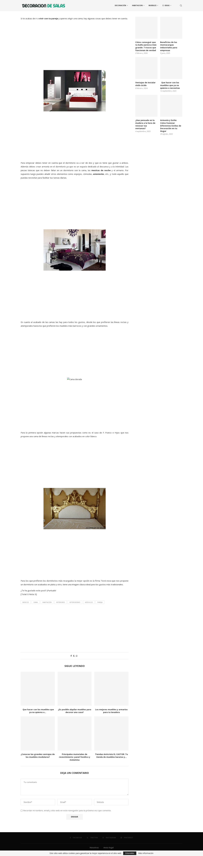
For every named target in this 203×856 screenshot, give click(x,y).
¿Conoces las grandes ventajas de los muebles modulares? (38, 755)
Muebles (152, 5)
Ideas (167, 5)
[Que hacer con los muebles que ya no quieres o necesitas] (38, 689)
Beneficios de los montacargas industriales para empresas (168, 46)
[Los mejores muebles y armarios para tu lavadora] (111, 689)
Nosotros (94, 847)
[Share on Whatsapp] (76, 655)
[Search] (181, 5)
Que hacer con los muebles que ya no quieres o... (38, 711)
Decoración (120, 5)
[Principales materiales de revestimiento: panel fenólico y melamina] (75, 733)
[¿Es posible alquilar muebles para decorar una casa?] (75, 689)
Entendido (129, 853)
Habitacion (137, 5)
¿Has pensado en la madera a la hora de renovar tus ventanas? (145, 124)
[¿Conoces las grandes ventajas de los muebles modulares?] (38, 733)
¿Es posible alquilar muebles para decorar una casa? (74, 711)
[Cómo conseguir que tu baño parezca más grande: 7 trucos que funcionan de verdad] (146, 28)
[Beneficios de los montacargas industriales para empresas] (171, 28)
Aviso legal (108, 847)
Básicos (26, 602)
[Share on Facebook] (71, 655)
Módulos (89, 602)
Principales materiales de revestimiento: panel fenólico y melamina (74, 757)
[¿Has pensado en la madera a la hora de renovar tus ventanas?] (146, 106)
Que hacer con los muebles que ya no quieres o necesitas (170, 85)
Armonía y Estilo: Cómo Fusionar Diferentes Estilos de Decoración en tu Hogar (170, 125)
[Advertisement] (74, 48)
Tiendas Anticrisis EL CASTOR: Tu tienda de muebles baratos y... (111, 755)
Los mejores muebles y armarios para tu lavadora (111, 711)
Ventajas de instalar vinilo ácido (145, 84)
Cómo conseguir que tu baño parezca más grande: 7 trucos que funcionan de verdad (145, 46)
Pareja (99, 602)
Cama (35, 602)
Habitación (47, 602)
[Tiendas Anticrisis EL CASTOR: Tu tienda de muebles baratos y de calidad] (111, 733)
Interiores (60, 602)
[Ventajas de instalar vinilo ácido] (146, 68)
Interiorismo (74, 602)
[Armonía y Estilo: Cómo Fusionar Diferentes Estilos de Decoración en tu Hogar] (171, 106)
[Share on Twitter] (74, 655)
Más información (145, 853)
